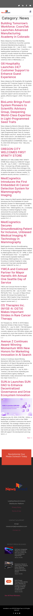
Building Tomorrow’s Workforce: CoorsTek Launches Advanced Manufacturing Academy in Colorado (15, 30)
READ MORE (19, 557)
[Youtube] (19, 613)
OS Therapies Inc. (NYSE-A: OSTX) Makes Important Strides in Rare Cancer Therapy (16, 312)
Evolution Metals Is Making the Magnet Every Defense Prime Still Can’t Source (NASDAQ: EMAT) (21, 568)
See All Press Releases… (13, 595)
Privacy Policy (16, 507)
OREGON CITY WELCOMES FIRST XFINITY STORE (13, 152)
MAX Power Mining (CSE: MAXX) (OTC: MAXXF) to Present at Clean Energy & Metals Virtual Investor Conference (21, 585)
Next (29, 438)
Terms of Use (16, 511)
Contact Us (16, 530)
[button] (30, 11)
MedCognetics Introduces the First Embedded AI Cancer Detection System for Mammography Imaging (15, 187)
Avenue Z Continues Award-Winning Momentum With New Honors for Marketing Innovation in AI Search (16, 348)
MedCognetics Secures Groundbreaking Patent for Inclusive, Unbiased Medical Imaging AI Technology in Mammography (16, 232)
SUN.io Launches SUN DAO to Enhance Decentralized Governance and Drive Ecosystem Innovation (16, 388)
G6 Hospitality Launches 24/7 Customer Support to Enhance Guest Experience (15, 70)
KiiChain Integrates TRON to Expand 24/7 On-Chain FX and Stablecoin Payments (21, 552)
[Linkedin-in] (17, 613)
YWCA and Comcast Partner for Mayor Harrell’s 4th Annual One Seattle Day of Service (14, 275)
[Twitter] (15, 613)
